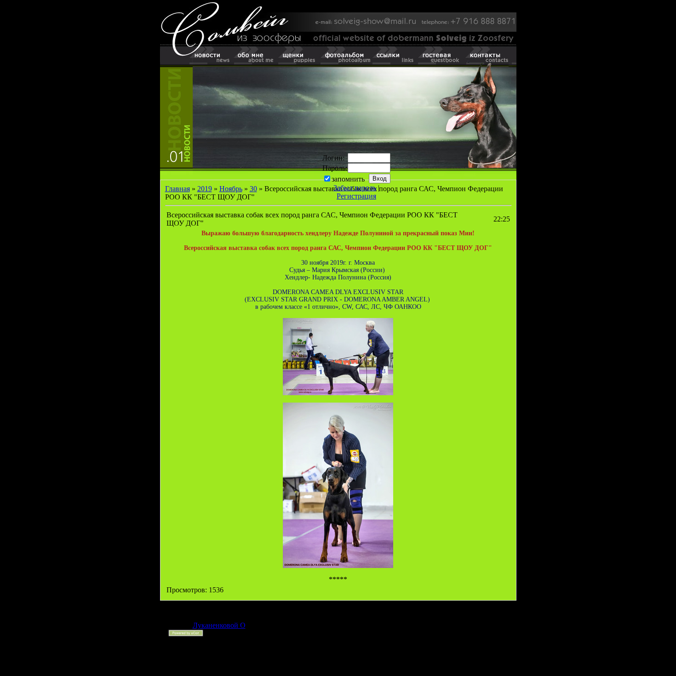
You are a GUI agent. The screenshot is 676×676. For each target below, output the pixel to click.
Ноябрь (230, 189)
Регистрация (356, 196)
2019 (204, 189)
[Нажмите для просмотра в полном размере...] (338, 393)
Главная (177, 189)
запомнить (348, 179)
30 (253, 189)
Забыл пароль (354, 188)
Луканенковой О (219, 625)
